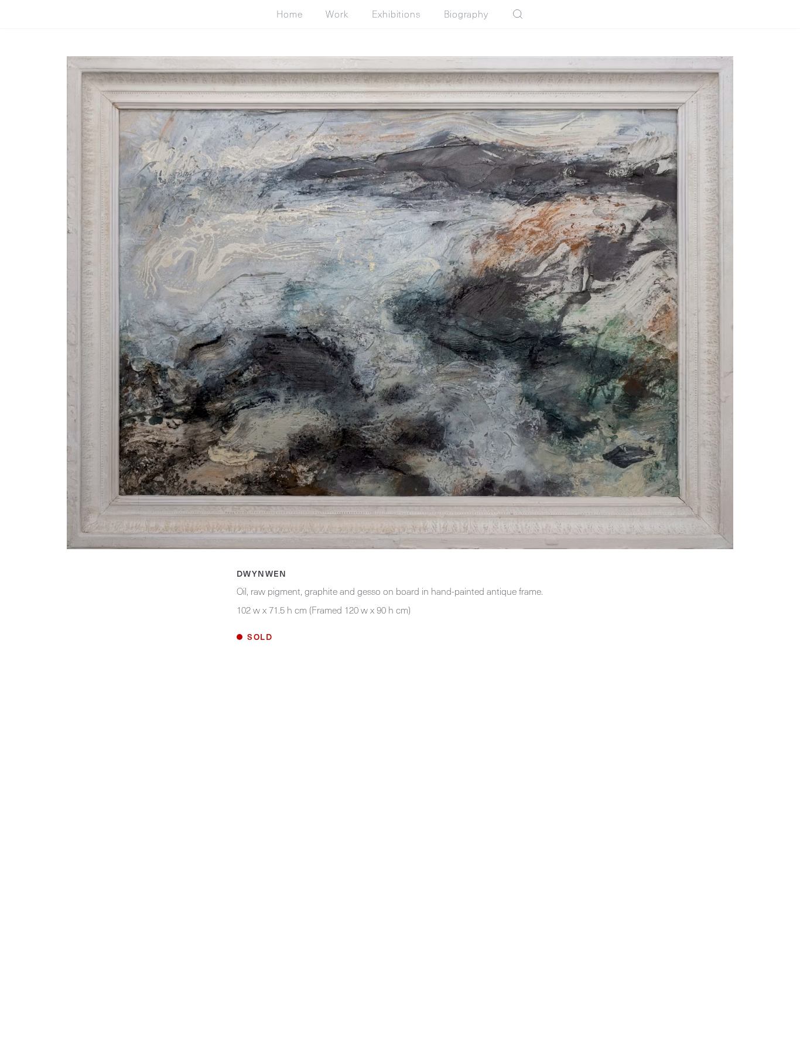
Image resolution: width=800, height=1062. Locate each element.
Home (289, 14)
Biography (466, 14)
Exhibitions (396, 14)
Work (337, 14)
